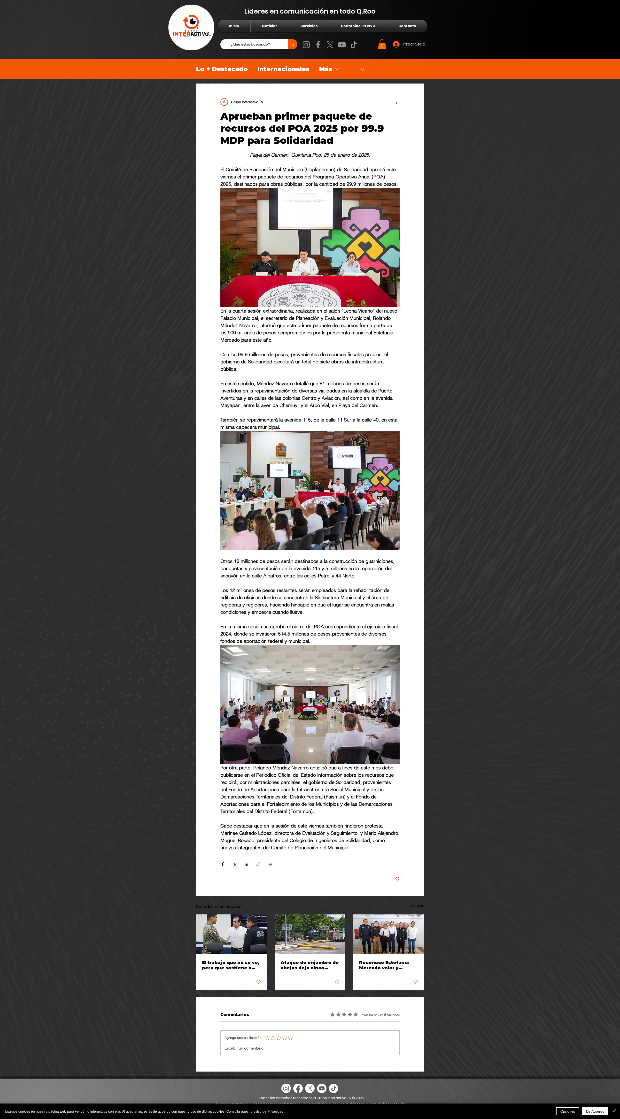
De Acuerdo (595, 1111)
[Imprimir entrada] (270, 864)
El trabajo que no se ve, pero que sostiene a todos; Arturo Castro (231, 965)
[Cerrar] (614, 1111)
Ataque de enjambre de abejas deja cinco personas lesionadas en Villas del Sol (310, 965)
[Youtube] (321, 1088)
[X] (330, 44)
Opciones (567, 1111)
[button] (382, 44)
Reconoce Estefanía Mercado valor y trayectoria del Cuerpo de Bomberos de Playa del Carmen (387, 965)
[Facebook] (318, 44)
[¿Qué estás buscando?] (292, 44)
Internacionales (283, 69)
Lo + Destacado (222, 69)
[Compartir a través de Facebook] (222, 864)
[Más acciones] (397, 102)
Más (325, 69)
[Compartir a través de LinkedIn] (246, 864)
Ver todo (417, 905)
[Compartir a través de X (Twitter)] (234, 864)
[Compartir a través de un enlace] (258, 864)
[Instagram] (306, 44)
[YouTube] (342, 44)
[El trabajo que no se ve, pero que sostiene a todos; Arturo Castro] (231, 934)
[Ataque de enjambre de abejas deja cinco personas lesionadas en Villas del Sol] (310, 934)
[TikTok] (353, 44)
